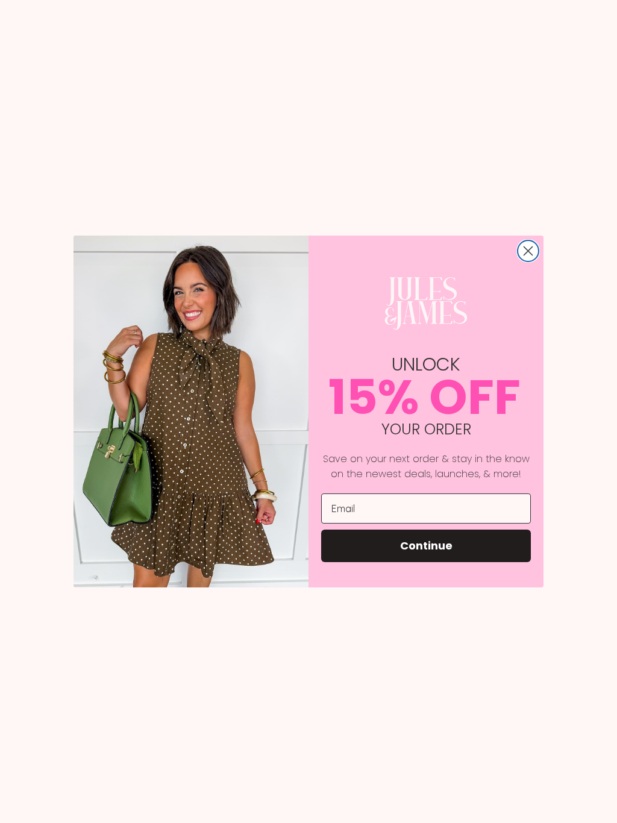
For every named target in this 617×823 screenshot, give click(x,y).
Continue (426, 545)
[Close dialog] (528, 250)
